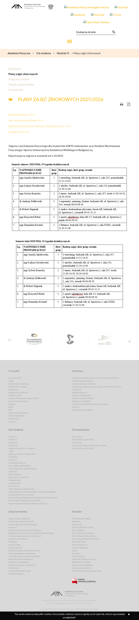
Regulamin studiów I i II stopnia (21, 448)
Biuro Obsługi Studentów (19, 465)
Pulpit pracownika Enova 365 (21, 521)
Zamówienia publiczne (18, 392)
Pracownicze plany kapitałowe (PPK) (24, 550)
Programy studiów (18, 79)
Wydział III (12, 442)
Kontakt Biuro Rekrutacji (82, 448)
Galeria (11, 421)
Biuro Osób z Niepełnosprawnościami (24, 500)
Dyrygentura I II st (18, 131)
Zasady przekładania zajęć (19, 571)
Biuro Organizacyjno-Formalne (85, 539)
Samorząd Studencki (17, 463)
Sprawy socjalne (15, 547)
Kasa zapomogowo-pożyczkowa (21, 553)
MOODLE (13, 457)
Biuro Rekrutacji (79, 541)
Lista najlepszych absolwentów (21, 489)
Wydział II (12, 439)
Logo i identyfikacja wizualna (84, 559)
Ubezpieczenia (14, 480)
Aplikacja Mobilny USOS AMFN (22, 454)
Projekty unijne (15, 395)
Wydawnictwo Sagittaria (82, 410)
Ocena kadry (13, 568)
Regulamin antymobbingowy (20, 559)
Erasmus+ (12, 460)
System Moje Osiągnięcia (19, 518)
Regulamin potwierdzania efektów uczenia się (27, 503)
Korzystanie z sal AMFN (18, 477)
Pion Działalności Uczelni (83, 527)
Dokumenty (13, 418)
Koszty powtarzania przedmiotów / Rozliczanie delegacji (32, 492)
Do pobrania (15, 89)
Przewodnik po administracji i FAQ (87, 571)
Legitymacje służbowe (17, 539)
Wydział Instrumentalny (82, 381)
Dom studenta (14, 474)
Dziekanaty (77, 524)
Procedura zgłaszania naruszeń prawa (24, 536)
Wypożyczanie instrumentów (21, 494)
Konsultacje (77, 436)
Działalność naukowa (17, 386)
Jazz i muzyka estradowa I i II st (25, 120)
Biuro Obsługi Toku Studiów (84, 536)
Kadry (74, 550)
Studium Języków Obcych (83, 398)
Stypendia (12, 471)
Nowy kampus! (14, 378)
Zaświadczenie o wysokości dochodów (24, 556)
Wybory (11, 404)
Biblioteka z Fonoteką (81, 401)
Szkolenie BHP (14, 483)
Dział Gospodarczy (16, 415)
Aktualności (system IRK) (83, 439)
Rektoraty (76, 521)
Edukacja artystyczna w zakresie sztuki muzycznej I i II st (39, 126)
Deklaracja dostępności (18, 412)
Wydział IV (14, 68)
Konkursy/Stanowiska (17, 401)
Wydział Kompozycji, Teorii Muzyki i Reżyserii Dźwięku (95, 378)
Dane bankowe (78, 556)
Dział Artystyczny (79, 544)
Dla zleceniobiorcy (16, 573)
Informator (77, 442)
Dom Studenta (78, 530)
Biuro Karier (13, 486)
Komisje (75, 407)
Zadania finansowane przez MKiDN (23, 398)
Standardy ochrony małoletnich (22, 565)
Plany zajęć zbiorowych (23, 73)
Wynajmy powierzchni (82, 568)
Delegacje (12, 541)
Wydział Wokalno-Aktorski (83, 384)
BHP (10, 410)
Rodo (10, 407)
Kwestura (76, 553)
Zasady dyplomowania (21, 84)
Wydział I (12, 436)
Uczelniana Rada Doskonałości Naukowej (89, 404)
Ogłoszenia (13, 389)
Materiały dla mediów (81, 518)
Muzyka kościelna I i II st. (21, 114)
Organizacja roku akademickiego (22, 468)
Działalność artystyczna (18, 384)
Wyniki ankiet (14, 544)
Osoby (11, 381)
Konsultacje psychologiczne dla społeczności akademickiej (32, 497)
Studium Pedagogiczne (82, 395)
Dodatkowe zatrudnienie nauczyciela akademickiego (30, 533)
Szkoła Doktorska (79, 392)
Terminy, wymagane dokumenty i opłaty (89, 445)
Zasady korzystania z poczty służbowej (24, 530)
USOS (11, 451)
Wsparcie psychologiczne (19, 562)
